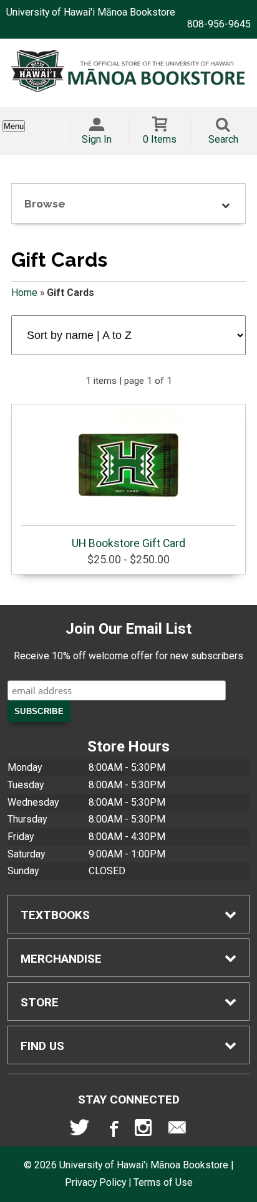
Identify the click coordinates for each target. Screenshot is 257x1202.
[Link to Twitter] (80, 1130)
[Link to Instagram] (145, 1130)
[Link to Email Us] (177, 1130)
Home (24, 292)
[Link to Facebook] (112, 1130)
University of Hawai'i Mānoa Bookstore (90, 12)
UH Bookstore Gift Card (128, 543)
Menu (14, 126)
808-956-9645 (219, 24)
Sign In (97, 139)
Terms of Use (163, 1182)
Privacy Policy (95, 1182)
